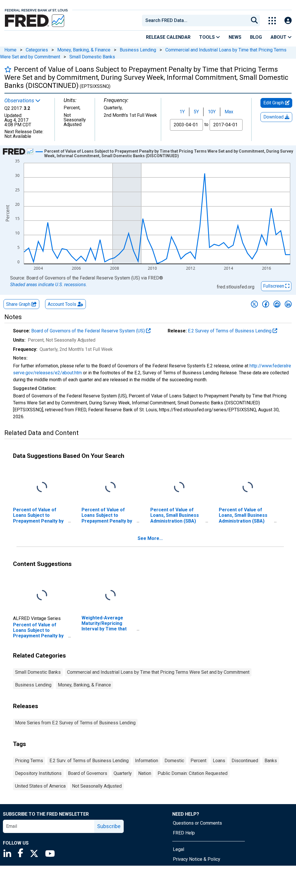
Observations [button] (19, 100)
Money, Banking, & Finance (83, 50)
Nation (144, 773)
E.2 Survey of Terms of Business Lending (230, 331)
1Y (182, 111)
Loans (219, 760)
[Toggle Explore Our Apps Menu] (272, 20)
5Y (196, 111)
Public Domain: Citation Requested (192, 773)
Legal (178, 849)
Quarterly (123, 773)
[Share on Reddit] (276, 304)
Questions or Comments (197, 823)
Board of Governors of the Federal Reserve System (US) (88, 331)
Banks (270, 760)
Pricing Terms (29, 760)
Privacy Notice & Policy (196, 859)
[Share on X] (254, 304)
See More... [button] (150, 538)
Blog (256, 37)
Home (10, 50)
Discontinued (245, 760)
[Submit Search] (254, 20)
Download (274, 117)
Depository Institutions (38, 773)
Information (146, 760)
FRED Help (184, 833)
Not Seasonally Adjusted (97, 786)
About (279, 37)
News (235, 37)
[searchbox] (196, 20)
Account (62, 304)
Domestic (174, 760)
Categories (37, 50)
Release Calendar (168, 37)
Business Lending (138, 50)
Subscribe (109, 826)
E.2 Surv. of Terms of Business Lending (89, 760)
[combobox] (194, 20)
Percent (198, 760)
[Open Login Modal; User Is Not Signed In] (288, 20)
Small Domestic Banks (92, 57)
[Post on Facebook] (265, 304)
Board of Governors (87, 773)
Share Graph (19, 304)
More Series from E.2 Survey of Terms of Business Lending (75, 722)
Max (229, 111)
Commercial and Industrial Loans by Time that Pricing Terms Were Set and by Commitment (158, 672)
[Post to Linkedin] (288, 304)
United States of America (40, 786)
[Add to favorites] (8, 69)
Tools (207, 37)
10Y (212, 111)
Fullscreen (274, 286)
